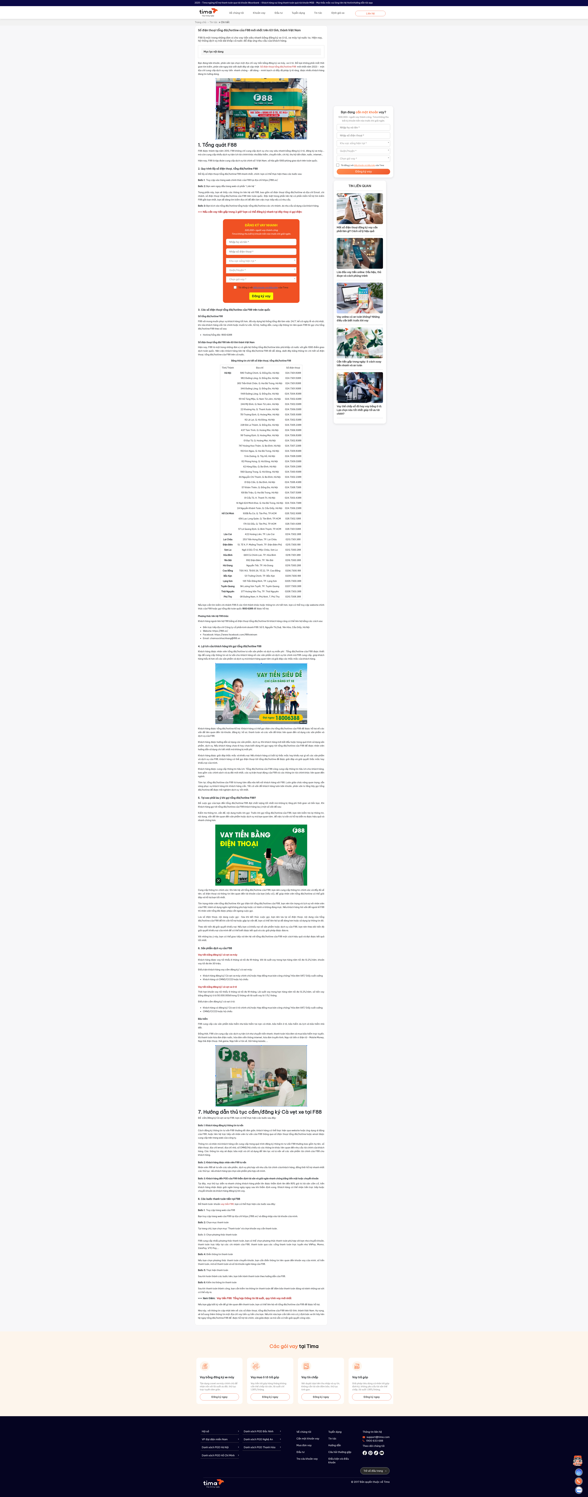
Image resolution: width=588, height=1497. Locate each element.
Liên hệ (370, 13)
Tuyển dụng (298, 12)
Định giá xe (338, 12)
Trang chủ (200, 22)
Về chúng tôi (236, 12)
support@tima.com (376, 1437)
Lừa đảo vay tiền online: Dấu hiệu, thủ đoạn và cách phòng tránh (359, 274)
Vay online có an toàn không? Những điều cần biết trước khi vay (358, 318)
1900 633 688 (374, 1440)
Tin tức (318, 12)
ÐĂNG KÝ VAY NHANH (261, 225)
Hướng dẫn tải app (363, 2)
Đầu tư (279, 12)
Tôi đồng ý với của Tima (263, 287)
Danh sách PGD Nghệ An (258, 1439)
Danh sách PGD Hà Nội (215, 1447)
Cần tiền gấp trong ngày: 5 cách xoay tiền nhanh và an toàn (359, 363)
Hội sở (205, 1431)
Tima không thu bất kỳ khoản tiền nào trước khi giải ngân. (261, 233)
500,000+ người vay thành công (261, 230)
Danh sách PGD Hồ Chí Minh (218, 1455)
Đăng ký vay (261, 296)
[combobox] (261, 261)
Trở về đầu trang (373, 1470)
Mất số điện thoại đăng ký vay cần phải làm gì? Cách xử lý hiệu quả (357, 229)
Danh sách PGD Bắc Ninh (258, 1431)
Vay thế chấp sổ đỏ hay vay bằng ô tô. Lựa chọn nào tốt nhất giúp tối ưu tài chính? (359, 410)
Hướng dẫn (334, 1445)
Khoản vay (259, 12)
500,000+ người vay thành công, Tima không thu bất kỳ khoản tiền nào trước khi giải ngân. (363, 119)
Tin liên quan (360, 186)
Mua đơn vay (304, 1445)
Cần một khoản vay (307, 1438)
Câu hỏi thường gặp (339, 1452)
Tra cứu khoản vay (307, 1458)
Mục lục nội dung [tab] (213, 51)
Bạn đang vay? (363, 112)
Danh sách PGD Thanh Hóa (259, 1447)
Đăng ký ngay (219, 1396)
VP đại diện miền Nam (215, 1439)
